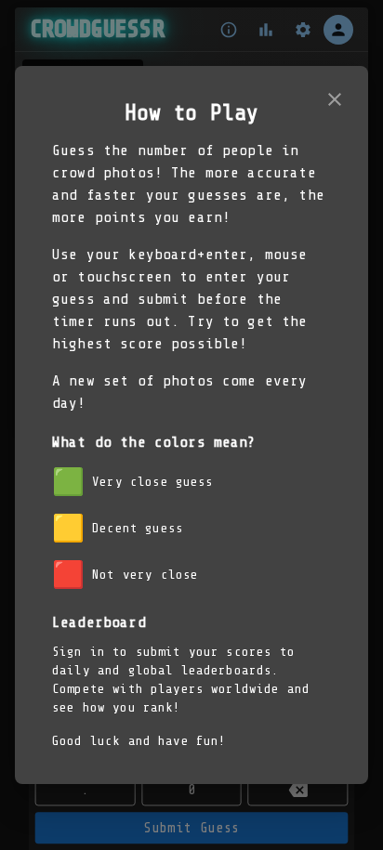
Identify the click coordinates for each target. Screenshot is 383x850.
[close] (334, 99)
